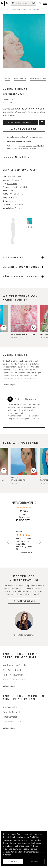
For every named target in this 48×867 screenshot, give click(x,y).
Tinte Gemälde (10, 717)
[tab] (24, 170)
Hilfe (7, 78)
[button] (45, 3)
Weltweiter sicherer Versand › (19, 141)
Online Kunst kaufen (12, 9)
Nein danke (35, 862)
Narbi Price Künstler (13, 675)
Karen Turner (15, 89)
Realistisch (12, 184)
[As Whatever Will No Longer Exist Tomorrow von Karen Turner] (24, 318)
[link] (33, 3)
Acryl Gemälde (10, 707)
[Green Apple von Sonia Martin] (24, 461)
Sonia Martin (18, 480)
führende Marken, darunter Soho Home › (23, 149)
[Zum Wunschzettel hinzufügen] (42, 122)
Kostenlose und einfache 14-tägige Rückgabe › (26, 137)
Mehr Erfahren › (9, 115)
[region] (24, 542)
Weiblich (23, 187)
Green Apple (15, 477)
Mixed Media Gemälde (14, 721)
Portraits (15, 187)
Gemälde (27, 9)
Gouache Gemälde (12, 712)
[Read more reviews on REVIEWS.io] (24, 520)
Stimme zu (13, 862)
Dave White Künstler (13, 670)
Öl (22, 180)
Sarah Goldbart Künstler (15, 679)
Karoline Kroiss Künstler (15, 665)
